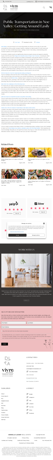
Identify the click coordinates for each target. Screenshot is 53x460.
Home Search (4, 396)
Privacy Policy (25, 437)
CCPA (35, 440)
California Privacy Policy (23, 440)
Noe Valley (3, 46)
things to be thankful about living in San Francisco (27, 56)
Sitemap (3, 419)
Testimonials (4, 410)
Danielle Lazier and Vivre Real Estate (31, 128)
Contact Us (30, 1)
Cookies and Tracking (7, 440)
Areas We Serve (5, 417)
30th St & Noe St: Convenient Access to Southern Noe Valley (16, 96)
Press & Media (4, 414)
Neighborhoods (5, 400)
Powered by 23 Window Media (26, 443)
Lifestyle (38, 42)
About (2, 393)
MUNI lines (14, 78)
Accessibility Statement (40, 437)
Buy (2, 398)
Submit (5, 344)
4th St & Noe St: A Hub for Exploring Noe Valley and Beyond (16, 73)
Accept (17, 235)
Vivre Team (17, 42)
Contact (3, 412)
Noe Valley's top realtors (15, 128)
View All (17, 213)
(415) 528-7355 (30, 366)
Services (3, 405)
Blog (2, 407)
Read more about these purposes (17, 231)
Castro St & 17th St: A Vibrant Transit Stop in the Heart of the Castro (18, 107)
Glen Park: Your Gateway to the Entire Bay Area (13, 84)
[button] (44, 223)
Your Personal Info (46, 440)
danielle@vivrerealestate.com (33, 368)
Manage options (36, 235)
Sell (2, 403)
